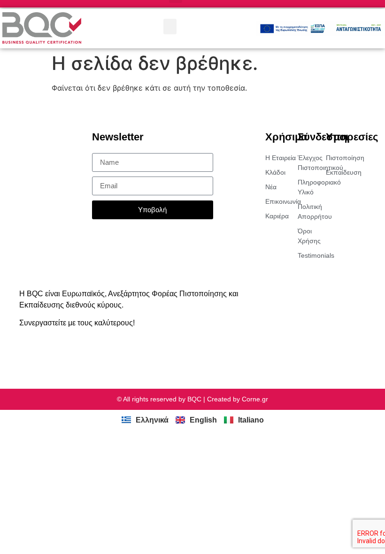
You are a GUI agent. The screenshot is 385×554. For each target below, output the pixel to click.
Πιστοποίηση (340, 158)
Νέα (271, 187)
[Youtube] (77, 353)
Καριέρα (277, 216)
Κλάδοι (275, 172)
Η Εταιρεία (280, 158)
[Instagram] (59, 353)
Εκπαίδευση (340, 172)
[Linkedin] (23, 353)
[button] (170, 26)
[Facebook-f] (41, 353)
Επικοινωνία (281, 201)
